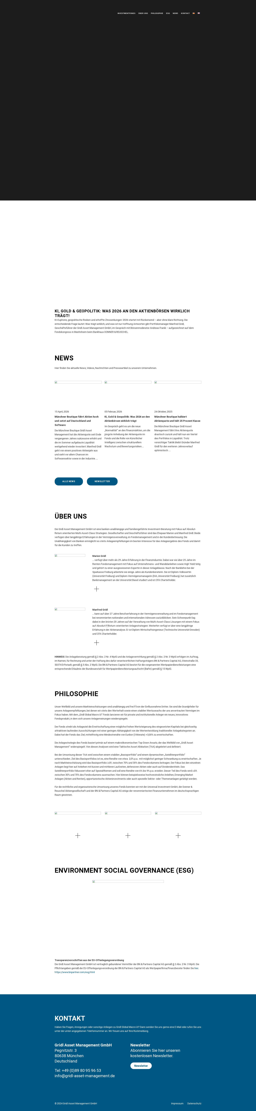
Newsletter (102, 481)
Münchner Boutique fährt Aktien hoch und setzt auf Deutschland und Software (77, 420)
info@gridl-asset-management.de (85, 1075)
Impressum (177, 1103)
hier (196, 968)
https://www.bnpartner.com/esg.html (75, 972)
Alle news (68, 481)
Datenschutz (194, 1103)
